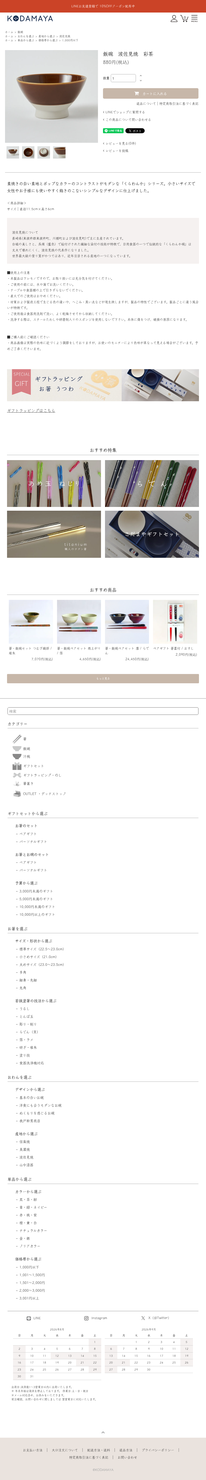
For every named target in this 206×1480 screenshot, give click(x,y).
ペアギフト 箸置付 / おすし (173, 648)
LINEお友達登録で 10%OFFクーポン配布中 (103, 6)
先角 (22, 988)
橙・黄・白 (28, 1223)
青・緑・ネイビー (33, 1207)
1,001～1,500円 (32, 1275)
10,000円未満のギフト (37, 906)
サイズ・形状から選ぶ (33, 941)
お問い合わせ (127, 1457)
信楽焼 (24, 1141)
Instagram (98, 1318)
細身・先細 (28, 980)
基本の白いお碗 (31, 1097)
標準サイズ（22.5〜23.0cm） (42, 949)
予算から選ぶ (26, 883)
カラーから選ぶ (28, 1191)
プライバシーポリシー (158, 1450)
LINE (36, 1318)
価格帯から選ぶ (48, 40)
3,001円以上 (29, 1298)
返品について (146, 103)
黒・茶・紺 (28, 1199)
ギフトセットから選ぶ (28, 814)
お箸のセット (26, 826)
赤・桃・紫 (28, 1215)
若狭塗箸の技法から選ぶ (36, 1001)
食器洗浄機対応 (31, 1063)
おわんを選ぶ (26, 36)
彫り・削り (28, 1024)
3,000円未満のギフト (36, 891)
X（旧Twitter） (159, 1317)
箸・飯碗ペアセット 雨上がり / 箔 (79, 650)
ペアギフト (28, 834)
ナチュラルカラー (33, 1230)
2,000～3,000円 (32, 1290)
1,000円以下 (70, 40)
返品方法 (125, 1450)
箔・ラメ (26, 1039)
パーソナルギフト (33, 841)
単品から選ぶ (26, 40)
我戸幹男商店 (29, 1121)
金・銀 (24, 1238)
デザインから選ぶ (30, 1089)
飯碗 (20, 32)
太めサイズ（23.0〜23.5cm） (42, 964)
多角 (22, 972)
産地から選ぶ (46, 36)
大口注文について (65, 1450)
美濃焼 (24, 1149)
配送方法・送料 (98, 1450)
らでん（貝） (29, 1032)
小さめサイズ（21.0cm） (39, 957)
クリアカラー (29, 1246)
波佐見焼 (64, 36)
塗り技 (24, 1055)
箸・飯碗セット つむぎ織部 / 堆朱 (30, 650)
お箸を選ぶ (18, 929)
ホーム (9, 32)
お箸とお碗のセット (32, 854)
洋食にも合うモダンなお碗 (40, 1105)
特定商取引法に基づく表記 (178, 103)
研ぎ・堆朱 (28, 1047)
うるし (24, 1008)
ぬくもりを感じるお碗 (37, 1113)
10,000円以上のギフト (37, 914)
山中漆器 (26, 1165)
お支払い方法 (32, 1450)
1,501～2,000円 (32, 1282)
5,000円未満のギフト (36, 899)
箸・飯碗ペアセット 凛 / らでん (127, 650)
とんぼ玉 (26, 1016)
